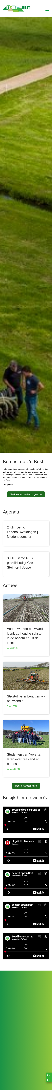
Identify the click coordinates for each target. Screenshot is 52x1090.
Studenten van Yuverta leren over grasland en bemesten (23, 759)
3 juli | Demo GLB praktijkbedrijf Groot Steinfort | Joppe (21, 562)
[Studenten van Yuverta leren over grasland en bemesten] (26, 734)
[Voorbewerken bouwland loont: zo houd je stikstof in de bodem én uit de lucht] (26, 608)
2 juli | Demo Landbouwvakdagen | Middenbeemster (22, 531)
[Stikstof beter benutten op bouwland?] (26, 676)
